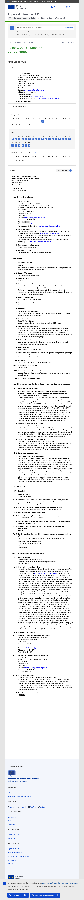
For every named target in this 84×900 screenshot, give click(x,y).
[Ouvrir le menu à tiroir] (10, 61)
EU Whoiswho (12, 860)
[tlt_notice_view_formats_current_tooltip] (70, 170)
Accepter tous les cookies (18, 895)
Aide (9, 793)
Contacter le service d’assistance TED (20, 797)
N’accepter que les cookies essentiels (44, 895)
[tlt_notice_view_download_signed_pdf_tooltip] (42, 121)
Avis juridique (12, 817)
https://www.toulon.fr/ (37, 96)
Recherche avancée (23, 34)
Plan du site (11, 838)
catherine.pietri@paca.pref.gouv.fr (35, 668)
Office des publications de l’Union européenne (24, 778)
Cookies (10, 821)
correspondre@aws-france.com (34, 90)
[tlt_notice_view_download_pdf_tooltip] (13, 139)
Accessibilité (11, 824)
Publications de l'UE (14, 864)
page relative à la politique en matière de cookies (60, 883)
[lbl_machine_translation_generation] (35, 153)
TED (9, 42)
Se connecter (58, 7)
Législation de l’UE (14, 849)
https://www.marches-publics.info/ (48, 98)
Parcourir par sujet (56, 34)
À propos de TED (13, 835)
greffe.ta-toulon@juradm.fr (33, 648)
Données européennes (15, 852)
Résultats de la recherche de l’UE (18, 856)
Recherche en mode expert (40, 34)
